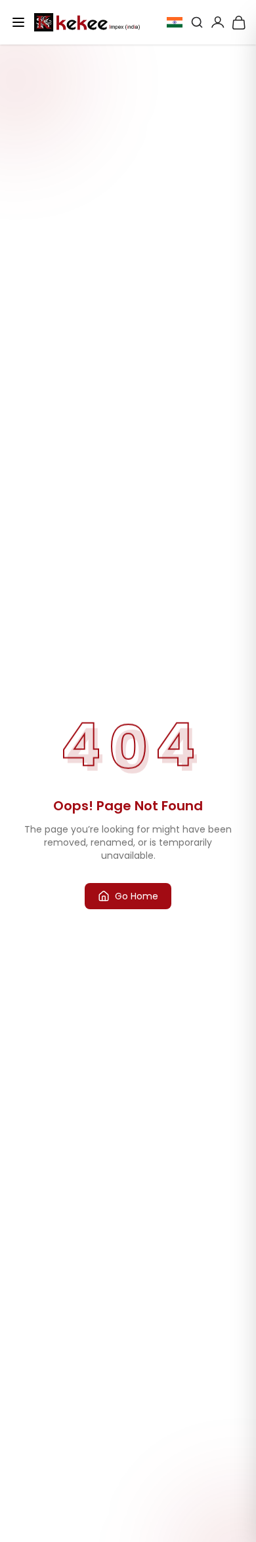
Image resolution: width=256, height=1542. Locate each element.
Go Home (136, 896)
